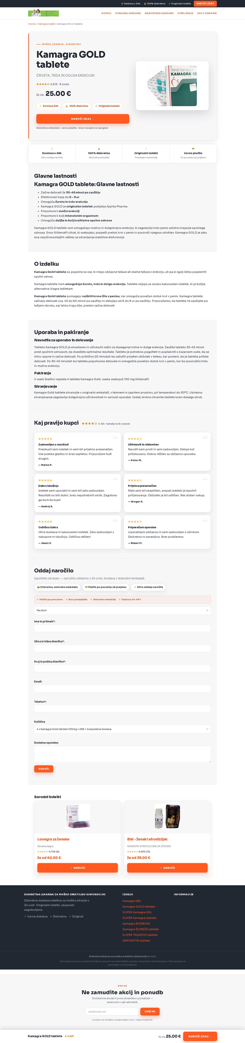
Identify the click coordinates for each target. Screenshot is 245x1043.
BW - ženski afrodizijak (147, 839)
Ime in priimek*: (44, 621)
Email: (38, 681)
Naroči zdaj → (82, 118)
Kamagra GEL (131, 901)
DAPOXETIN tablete (136, 940)
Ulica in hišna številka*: (49, 641)
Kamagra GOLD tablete (138, 906)
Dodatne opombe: (46, 742)
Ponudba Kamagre (128, 13)
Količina (39, 721)
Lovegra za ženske (53, 839)
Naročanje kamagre (159, 13)
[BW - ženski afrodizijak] (167, 828)
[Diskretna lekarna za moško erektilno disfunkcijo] (43, 13)
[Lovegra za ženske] (77, 828)
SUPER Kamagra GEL (137, 912)
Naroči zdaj (205, 3)
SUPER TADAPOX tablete (140, 935)
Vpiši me (150, 1011)
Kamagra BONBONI (136, 923)
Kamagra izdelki (46, 23)
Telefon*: (40, 701)
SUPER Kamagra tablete (139, 918)
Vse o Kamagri (207, 13)
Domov (106, 13)
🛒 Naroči (77, 867)
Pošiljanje (185, 13)
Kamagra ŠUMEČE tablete (140, 929)
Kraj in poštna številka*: (50, 661)
